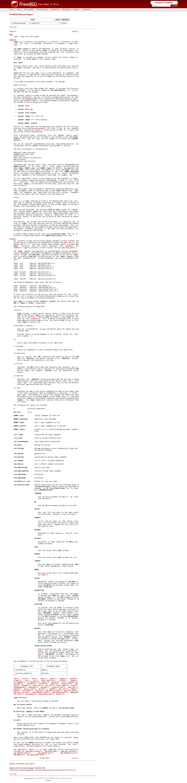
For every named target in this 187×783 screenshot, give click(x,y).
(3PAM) (40, 251)
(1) (29, 68)
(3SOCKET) (67, 684)
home (11, 27)
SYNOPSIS (20, 764)
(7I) (60, 694)
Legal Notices (29, 778)
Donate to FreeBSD (164, 3)
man (58, 19)
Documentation (42, 9)
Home (12, 9)
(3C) (35, 318)
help (15, 27)
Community (55, 9)
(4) (31, 100)
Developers (66, 9)
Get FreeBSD (29, 9)
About (19, 9)
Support (76, 9)
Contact (48, 780)
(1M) (49, 170)
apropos (65, 19)
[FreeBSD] (34, 7)
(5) (69, 248)
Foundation (86, 9)
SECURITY (30, 764)
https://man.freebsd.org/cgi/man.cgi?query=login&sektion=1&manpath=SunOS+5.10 (42, 770)
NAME (11, 764)
